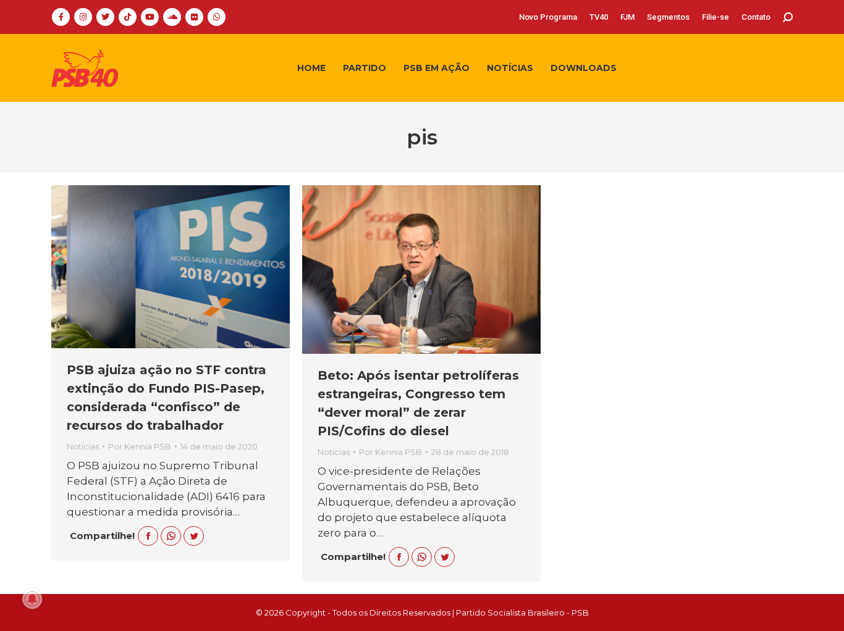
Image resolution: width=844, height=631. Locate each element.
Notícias (83, 446)
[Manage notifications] (32, 599)
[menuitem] (548, 17)
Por (139, 446)
